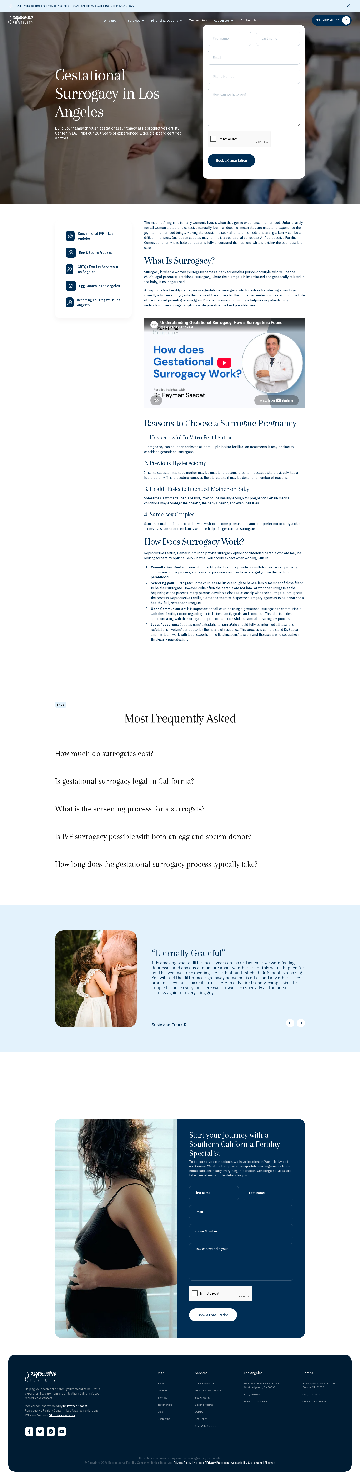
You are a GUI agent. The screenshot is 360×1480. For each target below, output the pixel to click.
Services (162, 1397)
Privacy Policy (182, 1463)
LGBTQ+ (200, 1411)
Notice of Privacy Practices (211, 1463)
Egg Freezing (202, 1397)
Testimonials (165, 1404)
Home (161, 1383)
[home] (44, 20)
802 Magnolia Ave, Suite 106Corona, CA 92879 (318, 1385)
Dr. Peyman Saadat (75, 1406)
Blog (160, 1411)
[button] (112, 20)
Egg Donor (201, 1418)
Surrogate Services (205, 1425)
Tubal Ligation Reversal (208, 1390)
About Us (163, 1390)
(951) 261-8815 (311, 1394)
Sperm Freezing (204, 1404)
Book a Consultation (314, 1401)
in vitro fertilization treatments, (244, 447)
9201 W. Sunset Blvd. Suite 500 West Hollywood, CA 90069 (262, 1385)
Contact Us (164, 1418)
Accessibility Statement (246, 1463)
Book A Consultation (256, 1401)
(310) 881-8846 (253, 1394)
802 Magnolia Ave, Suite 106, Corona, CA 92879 (103, 6)
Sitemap (270, 1463)
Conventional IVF (205, 1383)
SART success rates (62, 1415)
